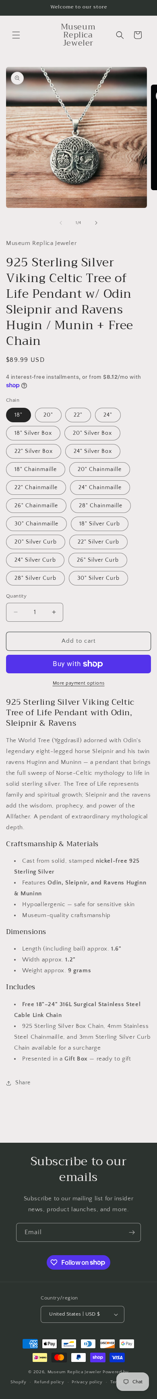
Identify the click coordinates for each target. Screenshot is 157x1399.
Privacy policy (87, 1382)
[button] (16, 35)
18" (18, 415)
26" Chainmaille (36, 505)
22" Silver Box (33, 451)
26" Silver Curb (98, 560)
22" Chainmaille (36, 487)
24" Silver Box (93, 451)
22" (78, 415)
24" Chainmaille (100, 487)
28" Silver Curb (35, 578)
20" (48, 415)
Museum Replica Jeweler (74, 1372)
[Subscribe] (131, 1232)
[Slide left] (61, 223)
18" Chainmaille (35, 469)
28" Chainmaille (100, 505)
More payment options (79, 683)
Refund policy (49, 1382)
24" (107, 415)
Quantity (16, 596)
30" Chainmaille (36, 524)
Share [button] (23, 1082)
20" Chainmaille (100, 469)
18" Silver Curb (99, 524)
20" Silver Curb (35, 542)
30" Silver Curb (98, 578)
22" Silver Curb (98, 542)
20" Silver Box (92, 433)
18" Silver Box (33, 433)
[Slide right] (96, 223)
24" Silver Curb (35, 560)
